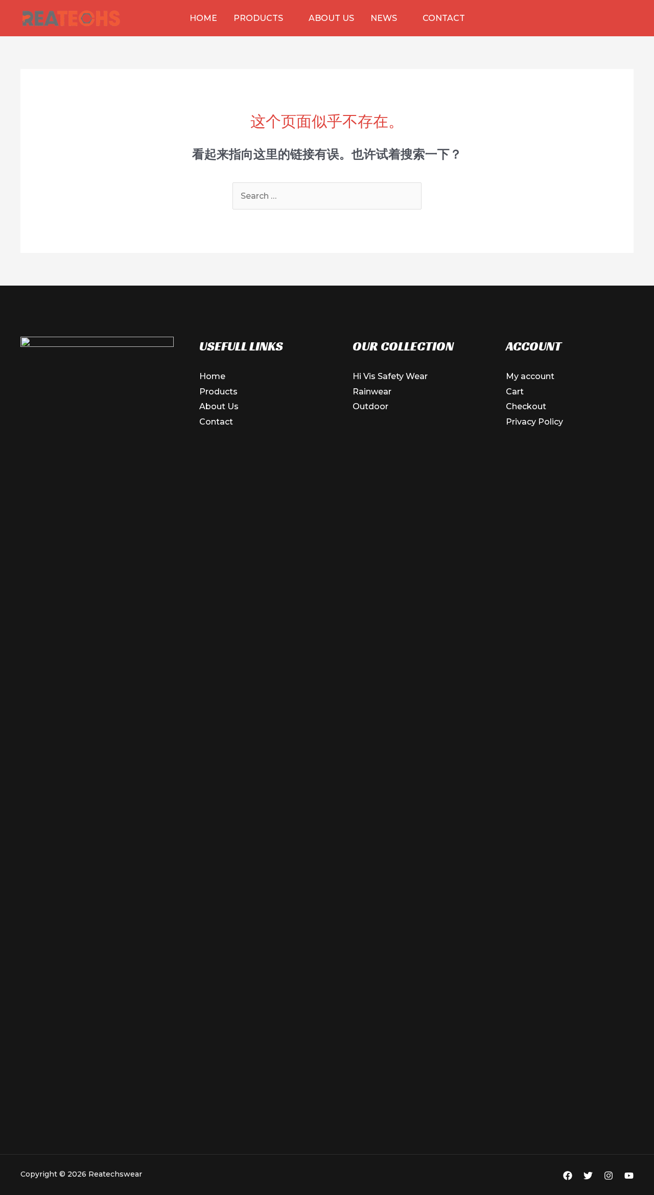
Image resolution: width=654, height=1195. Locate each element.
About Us (331, 18)
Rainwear (372, 391)
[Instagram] (608, 1175)
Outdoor (370, 406)
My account (530, 376)
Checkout (526, 406)
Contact (444, 18)
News (383, 18)
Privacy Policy (534, 422)
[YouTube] (629, 1175)
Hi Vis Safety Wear (390, 376)
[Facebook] (567, 1175)
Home (203, 18)
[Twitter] (588, 1175)
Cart (515, 391)
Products (258, 18)
